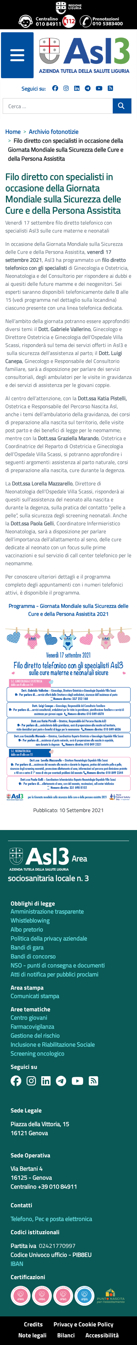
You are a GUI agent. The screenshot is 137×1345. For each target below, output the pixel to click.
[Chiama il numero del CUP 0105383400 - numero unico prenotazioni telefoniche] (98, 21)
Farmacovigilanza (32, 1026)
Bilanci (66, 1335)
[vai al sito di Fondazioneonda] (84, 1295)
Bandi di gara (27, 947)
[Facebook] (55, 88)
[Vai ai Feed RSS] (110, 88)
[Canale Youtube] (80, 1082)
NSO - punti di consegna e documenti (58, 965)
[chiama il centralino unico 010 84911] (38, 21)
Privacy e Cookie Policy (83, 1324)
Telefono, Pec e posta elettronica (51, 1218)
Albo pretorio (27, 929)
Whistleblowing (30, 920)
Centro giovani (29, 1017)
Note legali (32, 1335)
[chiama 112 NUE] (68, 21)
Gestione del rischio (35, 1035)
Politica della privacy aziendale (49, 938)
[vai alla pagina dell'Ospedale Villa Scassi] (111, 1295)
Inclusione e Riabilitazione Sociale (53, 1044)
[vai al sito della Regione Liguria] (68, 7)
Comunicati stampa (35, 995)
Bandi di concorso (33, 956)
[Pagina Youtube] (99, 88)
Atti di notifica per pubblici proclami (54, 974)
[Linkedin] (76, 88)
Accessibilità (102, 1335)
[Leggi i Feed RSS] (96, 1082)
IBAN (17, 1263)
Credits (33, 1324)
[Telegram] (87, 88)
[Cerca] (121, 105)
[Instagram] (66, 88)
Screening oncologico (38, 1053)
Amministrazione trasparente (47, 911)
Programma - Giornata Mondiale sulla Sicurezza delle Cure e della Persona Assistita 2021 (68, 610)
